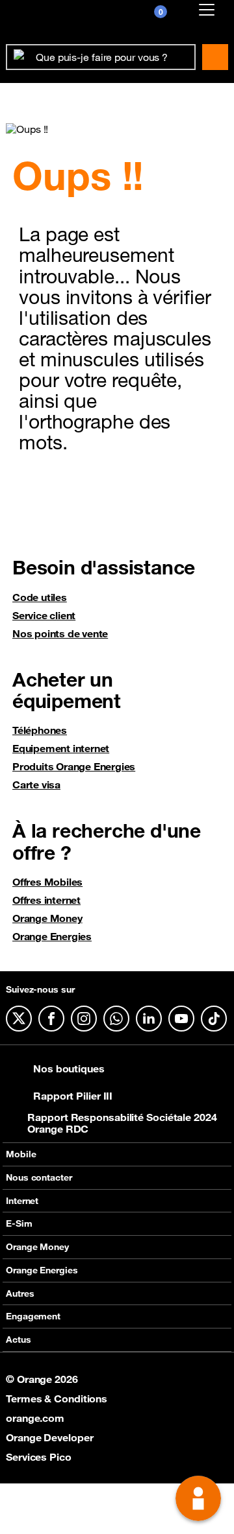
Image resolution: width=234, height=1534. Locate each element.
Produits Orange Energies (73, 766)
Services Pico (39, 1457)
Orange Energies (52, 936)
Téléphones (39, 730)
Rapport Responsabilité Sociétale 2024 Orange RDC (121, 1123)
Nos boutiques (69, 1068)
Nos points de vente (60, 633)
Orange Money (47, 918)
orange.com (35, 1418)
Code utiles (39, 597)
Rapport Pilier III (72, 1095)
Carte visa (36, 784)
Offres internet (46, 900)
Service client (43, 615)
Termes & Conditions (56, 1398)
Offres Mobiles (47, 882)
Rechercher (215, 57)
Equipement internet (60, 748)
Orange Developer (49, 1437)
